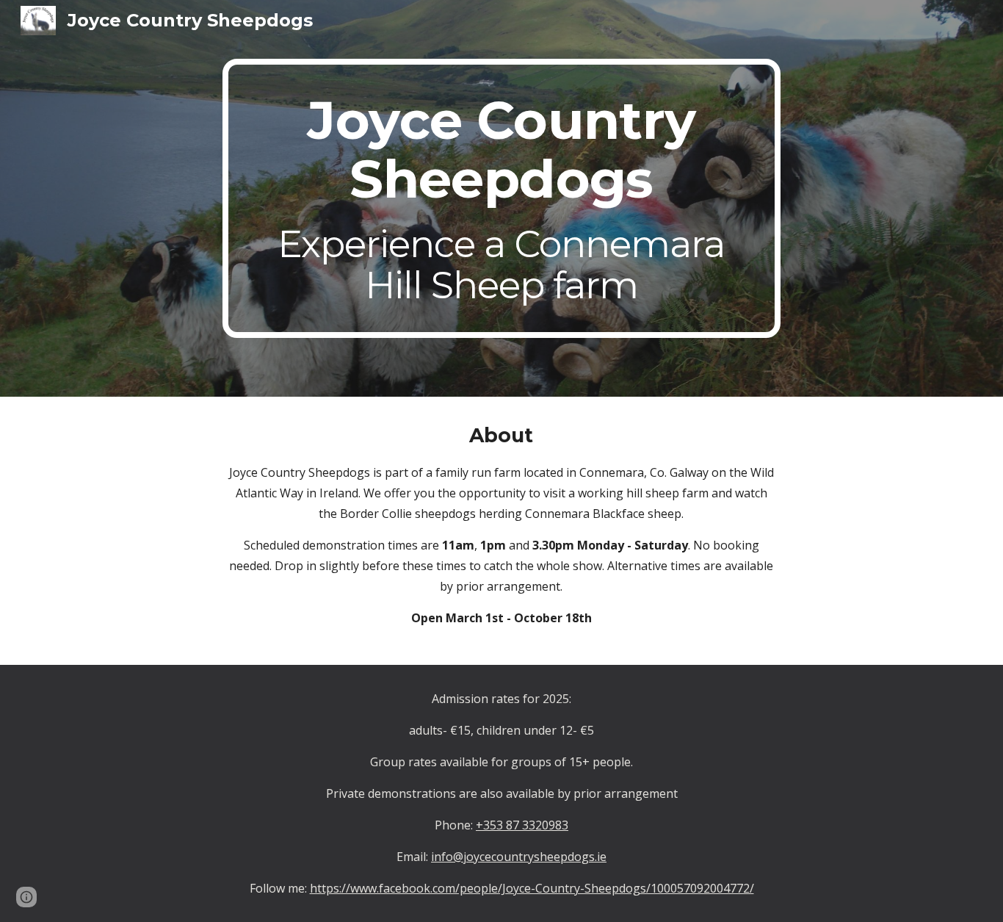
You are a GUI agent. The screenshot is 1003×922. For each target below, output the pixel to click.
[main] (501, 198)
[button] (26, 897)
